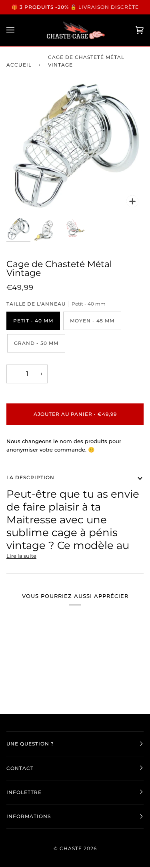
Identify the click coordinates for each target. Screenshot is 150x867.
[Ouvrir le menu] (18, 30)
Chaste (71, 848)
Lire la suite (21, 556)
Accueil (19, 65)
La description (30, 477)
